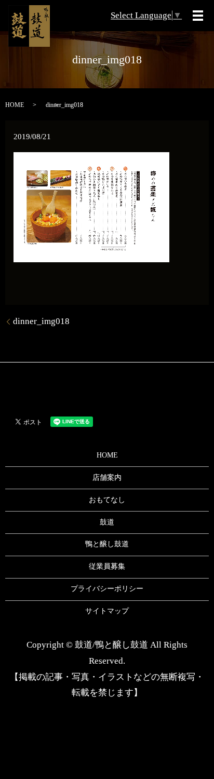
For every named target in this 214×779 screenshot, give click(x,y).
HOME (14, 105)
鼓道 (107, 522)
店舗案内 (107, 477)
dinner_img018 (41, 321)
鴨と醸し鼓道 (107, 544)
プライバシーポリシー (107, 589)
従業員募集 (107, 566)
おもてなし (107, 500)
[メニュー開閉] (198, 15)
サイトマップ (107, 611)
